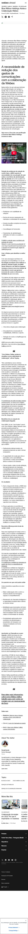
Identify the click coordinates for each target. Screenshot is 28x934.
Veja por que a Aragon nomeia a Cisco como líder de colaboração (13, 717)
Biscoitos (3, 879)
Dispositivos (4, 842)
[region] (14, 926)
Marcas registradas (5, 883)
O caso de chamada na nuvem (16, 723)
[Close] (26, 920)
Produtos (3, 834)
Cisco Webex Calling (18, 780)
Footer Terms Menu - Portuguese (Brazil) (12, 838)
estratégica (6, 626)
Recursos (3, 846)
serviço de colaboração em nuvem (11, 788)
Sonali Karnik (15, 13)
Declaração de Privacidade (7, 875)
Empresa (3, 850)
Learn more (4, 768)
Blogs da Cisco (5, 780)
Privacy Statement (13, 927)
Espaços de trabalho (7, 784)
